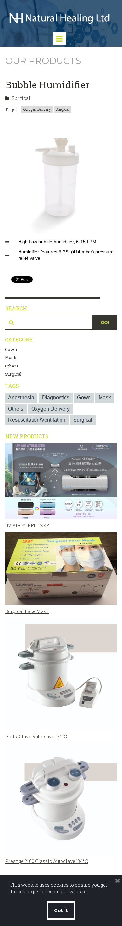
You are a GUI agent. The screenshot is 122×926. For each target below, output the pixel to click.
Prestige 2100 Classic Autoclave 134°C (46, 861)
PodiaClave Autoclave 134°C (36, 736)
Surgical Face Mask (27, 611)
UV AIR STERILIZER (27, 525)
